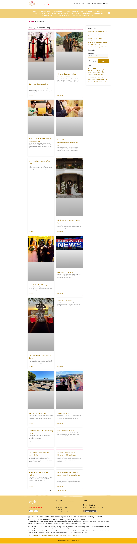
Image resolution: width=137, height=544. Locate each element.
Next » (64, 490)
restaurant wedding (93, 79)
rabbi (102, 77)
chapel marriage (92, 72)
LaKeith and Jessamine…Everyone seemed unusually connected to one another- (68, 475)
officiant (90, 77)
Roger (105, 79)
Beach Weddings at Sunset (65, 431)
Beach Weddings (63, 13)
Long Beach (91, 74)
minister (90, 76)
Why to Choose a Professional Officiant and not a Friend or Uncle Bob (68, 142)
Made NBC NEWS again (65, 272)
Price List (100, 11)
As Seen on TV (59, 15)
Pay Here (67, 11)
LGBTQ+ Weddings (98, 13)
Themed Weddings (85, 13)
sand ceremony (91, 81)
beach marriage (100, 69)
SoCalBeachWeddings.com (48, 535)
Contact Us (85, 15)
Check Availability (58, 11)
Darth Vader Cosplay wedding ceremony (97, 31)
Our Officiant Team (44, 11)
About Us (67, 15)
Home (35, 11)
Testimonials (77, 15)
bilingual (102, 71)
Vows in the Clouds (63, 413)
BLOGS (92, 15)
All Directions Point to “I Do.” (38, 413)
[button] (109, 13)
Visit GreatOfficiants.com (34, 535)
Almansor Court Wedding (65, 301)
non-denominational (98, 76)
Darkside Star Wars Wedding (38, 285)
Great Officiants (43, 2)
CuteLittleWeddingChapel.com (64, 535)
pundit (98, 77)
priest (94, 77)
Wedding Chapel (52, 13)
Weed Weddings (74, 13)
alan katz (92, 69)
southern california (101, 81)
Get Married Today (47, 15)
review (101, 79)
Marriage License (38, 13)
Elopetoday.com (77, 535)
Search (103, 61)
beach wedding (93, 71)
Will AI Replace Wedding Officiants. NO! (97, 47)
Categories (91, 53)
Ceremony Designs (77, 11)
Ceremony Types (91, 11)
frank (103, 72)
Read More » (31, 95)
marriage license (100, 74)
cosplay (99, 72)
